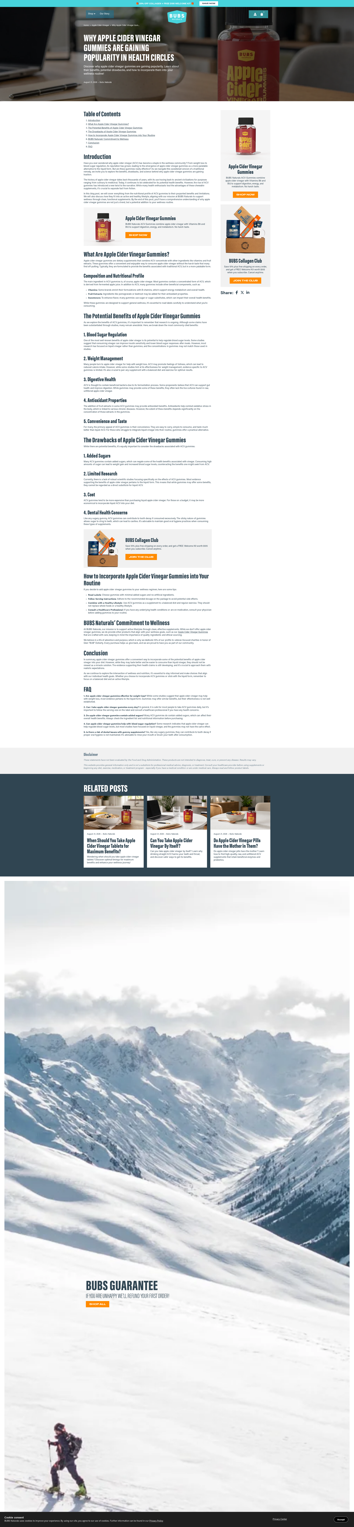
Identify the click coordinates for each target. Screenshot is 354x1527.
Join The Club (141, 557)
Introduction (94, 120)
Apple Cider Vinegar (100, 25)
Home (86, 25)
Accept (341, 1519)
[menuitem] (91, 13)
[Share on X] (242, 292)
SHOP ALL (97, 1304)
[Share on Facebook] (237, 292)
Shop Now (138, 235)
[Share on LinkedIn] (248, 292)
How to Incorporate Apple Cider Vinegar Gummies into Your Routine (121, 135)
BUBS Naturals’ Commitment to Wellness (108, 139)
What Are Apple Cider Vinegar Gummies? (108, 124)
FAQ (90, 147)
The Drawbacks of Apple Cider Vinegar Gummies (112, 132)
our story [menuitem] (104, 14)
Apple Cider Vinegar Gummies (193, 632)
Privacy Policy (156, 1521)
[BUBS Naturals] (177, 17)
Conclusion (93, 143)
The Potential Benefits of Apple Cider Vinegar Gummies (115, 128)
